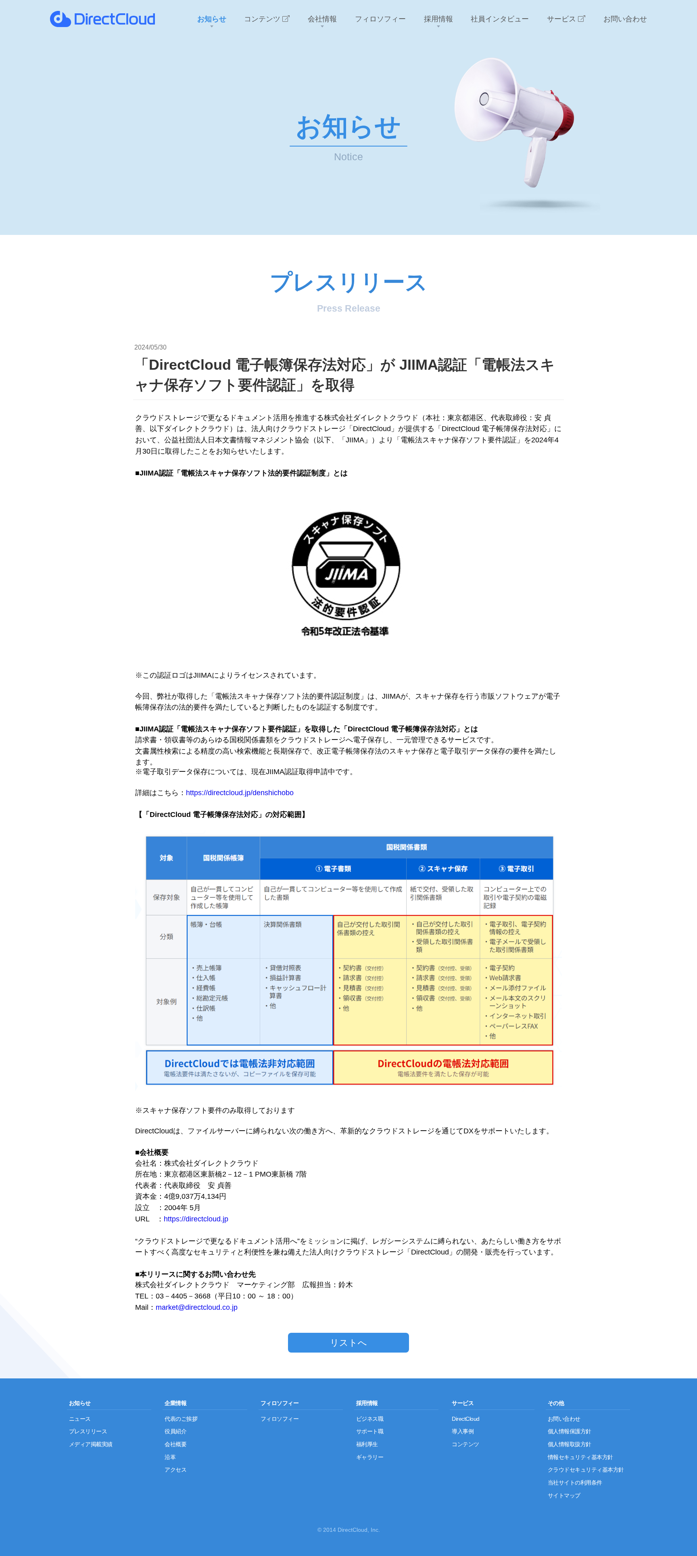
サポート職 (370, 1431)
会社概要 (175, 1444)
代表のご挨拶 (181, 1419)
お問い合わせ (564, 1419)
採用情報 (367, 1403)
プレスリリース (88, 1431)
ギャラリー (370, 1457)
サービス (463, 1403)
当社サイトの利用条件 (575, 1482)
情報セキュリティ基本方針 (580, 1457)
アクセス (175, 1469)
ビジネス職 (370, 1419)
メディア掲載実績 (91, 1444)
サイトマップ (564, 1495)
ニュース (80, 1419)
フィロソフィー (280, 1403)
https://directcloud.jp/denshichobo (240, 792)
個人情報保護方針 (569, 1431)
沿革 (170, 1457)
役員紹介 (175, 1431)
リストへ (348, 1343)
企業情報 (175, 1403)
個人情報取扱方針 (569, 1444)
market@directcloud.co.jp (197, 1307)
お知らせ (80, 1403)
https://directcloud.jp (196, 1219)
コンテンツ (465, 1444)
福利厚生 (367, 1444)
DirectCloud (466, 1419)
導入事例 (463, 1431)
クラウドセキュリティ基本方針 (586, 1469)
